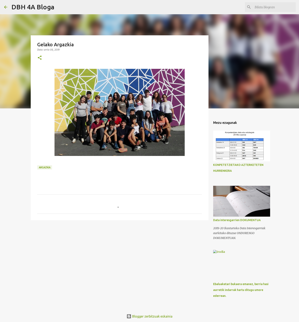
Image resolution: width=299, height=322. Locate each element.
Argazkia (44, 167)
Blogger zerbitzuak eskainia (151, 316)
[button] (39, 58)
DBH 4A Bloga (32, 7)
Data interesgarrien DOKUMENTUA (237, 220)
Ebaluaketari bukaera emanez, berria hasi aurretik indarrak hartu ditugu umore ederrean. (240, 289)
